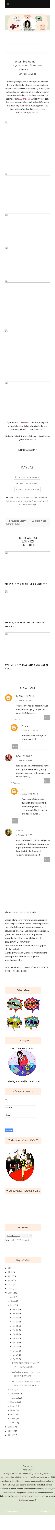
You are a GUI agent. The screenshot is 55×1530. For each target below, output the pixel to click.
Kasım (13, 1301)
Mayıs (13, 1406)
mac (27, 497)
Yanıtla (46, 717)
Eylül (12, 1389)
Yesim (19, 830)
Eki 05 (15, 1351)
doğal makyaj (19, 497)
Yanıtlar (16, 719)
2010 (10, 1435)
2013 (10, 1293)
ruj (31, 501)
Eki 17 (15, 1330)
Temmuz (14, 1398)
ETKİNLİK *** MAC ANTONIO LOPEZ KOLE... (27, 667)
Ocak (12, 1422)
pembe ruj (25, 501)
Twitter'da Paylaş (29, 483)
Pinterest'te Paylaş (29, 490)
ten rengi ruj (38, 501)
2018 (10, 1272)
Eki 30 (15, 1309)
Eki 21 (15, 1326)
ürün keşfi (32, 504)
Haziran (13, 1402)
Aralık (12, 1297)
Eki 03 (15, 1359)
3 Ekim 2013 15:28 (24, 835)
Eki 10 (15, 1338)
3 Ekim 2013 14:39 (30, 730)
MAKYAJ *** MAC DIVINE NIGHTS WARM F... (25, 624)
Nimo (25, 725)
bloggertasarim (11, 1511)
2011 (10, 1431)
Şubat (13, 1418)
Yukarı (44, 1512)
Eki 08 (15, 1342)
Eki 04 (15, 1355)
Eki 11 (15, 1334)
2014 (10, 1288)
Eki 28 (15, 1313)
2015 (10, 1284)
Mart (12, 1414)
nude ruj (16, 501)
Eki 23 (15, 1321)
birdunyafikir (25, 696)
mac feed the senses (39, 497)
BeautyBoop (24, 756)
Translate (26, 1240)
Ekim (12, 1305)
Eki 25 (15, 1317)
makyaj (9, 501)
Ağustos (14, 1393)
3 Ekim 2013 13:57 (24, 700)
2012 (10, 1427)
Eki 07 (15, 1346)
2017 (10, 1276)
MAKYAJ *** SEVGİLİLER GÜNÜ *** (26, 584)
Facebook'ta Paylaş (28, 477)
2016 (10, 1280)
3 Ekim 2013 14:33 (24, 760)
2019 (10, 1268)
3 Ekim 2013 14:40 (30, 794)
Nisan (12, 1410)
